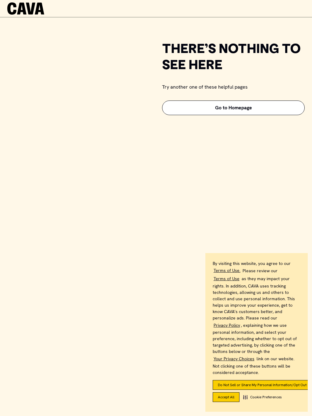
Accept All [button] (226, 397)
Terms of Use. (227, 270)
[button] (262, 397)
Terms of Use (226, 278)
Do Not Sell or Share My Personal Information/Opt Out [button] (262, 385)
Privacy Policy (227, 325)
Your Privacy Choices (234, 358)
